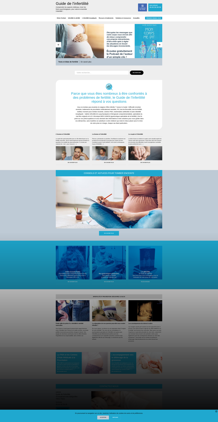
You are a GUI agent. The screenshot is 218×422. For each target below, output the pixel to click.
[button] (216, 411)
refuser (115, 417)
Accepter (103, 417)
